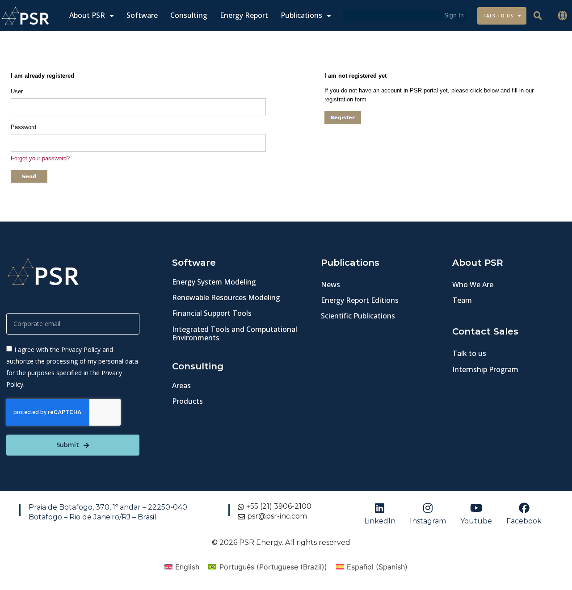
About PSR (87, 15)
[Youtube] (476, 507)
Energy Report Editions (360, 300)
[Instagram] (427, 507)
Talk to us (469, 353)
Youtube (476, 521)
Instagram (428, 521)
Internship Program (485, 369)
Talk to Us (498, 16)
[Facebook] (524, 507)
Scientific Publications (358, 316)
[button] (562, 15)
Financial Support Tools (212, 313)
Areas (181, 385)
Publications (301, 15)
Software (142, 15)
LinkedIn (379, 521)
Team (462, 300)
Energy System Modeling (214, 282)
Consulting (188, 15)
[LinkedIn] (379, 507)
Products (187, 401)
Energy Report (244, 15)
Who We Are (472, 284)
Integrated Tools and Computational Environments (234, 333)
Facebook (524, 521)
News (330, 284)
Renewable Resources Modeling (226, 297)
